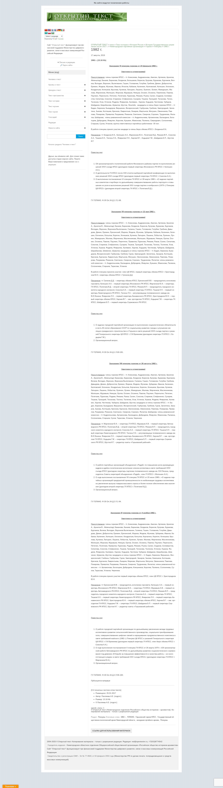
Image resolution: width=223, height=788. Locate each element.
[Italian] (62, 30)
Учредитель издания (56, 745)
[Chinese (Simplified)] (46, 30)
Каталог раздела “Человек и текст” (62, 144)
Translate (60, 39)
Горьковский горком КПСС (146, 717)
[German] (59, 30)
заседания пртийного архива (148, 720)
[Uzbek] (52, 33)
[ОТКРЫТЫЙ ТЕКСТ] (87, 21)
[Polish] (49, 33)
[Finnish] (52, 30)
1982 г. (123, 717)
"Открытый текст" (58, 45)
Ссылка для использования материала (111, 731)
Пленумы (101, 717)
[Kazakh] (46, 33)
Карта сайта (67, 65)
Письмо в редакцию (67, 62)
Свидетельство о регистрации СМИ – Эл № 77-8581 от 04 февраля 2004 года (81, 756)
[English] (49, 30)
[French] (56, 30)
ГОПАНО (130, 717)
